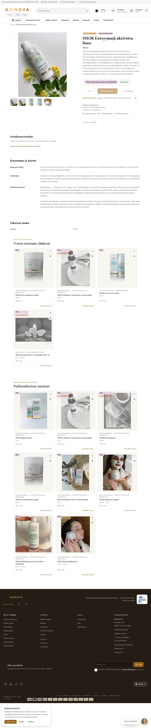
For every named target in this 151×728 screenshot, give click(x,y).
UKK (78, 623)
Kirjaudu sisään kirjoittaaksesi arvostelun (25, 146)
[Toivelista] (135, 98)
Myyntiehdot (86, 696)
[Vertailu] (50, 256)
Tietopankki (81, 619)
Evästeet (104, 696)
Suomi (140, 684)
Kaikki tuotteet (51, 20)
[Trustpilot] (21, 684)
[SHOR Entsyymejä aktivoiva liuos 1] (14, 102)
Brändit (76, 20)
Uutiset (96, 20)
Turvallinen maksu (68, 2)
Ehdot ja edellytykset (90, 105)
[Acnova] (17, 9)
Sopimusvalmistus (10, 619)
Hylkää (21, 722)
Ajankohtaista (9, 642)
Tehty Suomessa (46, 631)
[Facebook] (16, 684)
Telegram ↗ (118, 652)
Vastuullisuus (9, 646)
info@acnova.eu (120, 633)
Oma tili (43, 639)
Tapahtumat (81, 627)
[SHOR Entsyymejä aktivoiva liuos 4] (39, 102)
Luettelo (18, 20)
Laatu (6, 634)
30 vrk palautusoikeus (88, 2)
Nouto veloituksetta (50, 2)
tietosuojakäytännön (129, 669)
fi (146, 11)
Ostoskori (44, 643)
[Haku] (87, 10)
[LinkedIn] (11, 684)
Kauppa (10, 15)
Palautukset (76, 696)
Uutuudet (86, 20)
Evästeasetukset (114, 696)
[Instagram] (6, 684)
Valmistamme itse (33, 20)
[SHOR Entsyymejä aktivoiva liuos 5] (48, 102)
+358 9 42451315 (121, 630)
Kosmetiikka (8, 627)
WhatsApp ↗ (119, 648)
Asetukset (31, 722)
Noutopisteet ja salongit (123, 645)
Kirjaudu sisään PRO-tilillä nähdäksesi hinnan (114, 98)
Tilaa (140, 664)
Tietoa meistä (9, 638)
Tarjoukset (65, 20)
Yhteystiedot (108, 20)
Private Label (8, 623)
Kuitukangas (8, 631)
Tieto (25, 15)
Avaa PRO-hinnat (89, 98)
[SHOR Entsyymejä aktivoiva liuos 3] (31, 102)
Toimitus (58, 696)
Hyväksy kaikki (10, 722)
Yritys (18, 15)
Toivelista (44, 647)
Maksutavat (67, 696)
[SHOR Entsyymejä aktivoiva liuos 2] (22, 102)
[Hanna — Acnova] (144, 721)
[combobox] (61, 10)
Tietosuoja (95, 696)
